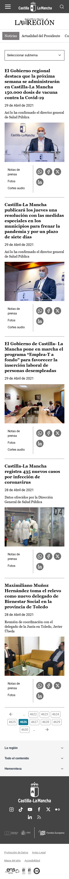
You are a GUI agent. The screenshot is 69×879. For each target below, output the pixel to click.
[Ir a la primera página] (14, 714)
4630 (24, 729)
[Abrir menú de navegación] (8, 6)
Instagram (11, 809)
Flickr (57, 809)
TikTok (20, 809)
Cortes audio (16, 188)
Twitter (48, 809)
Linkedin (29, 817)
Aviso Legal (39, 852)
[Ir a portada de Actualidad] (34, 22)
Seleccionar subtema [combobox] (22, 55)
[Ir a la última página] (44, 730)
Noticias (11, 36)
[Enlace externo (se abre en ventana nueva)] (29, 870)
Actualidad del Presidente (41, 36)
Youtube (29, 809)
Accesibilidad (32, 860)
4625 (12, 722)
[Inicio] (34, 792)
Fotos (11, 181)
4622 (33, 714)
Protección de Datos (16, 852)
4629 (56, 722)
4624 (55, 714)
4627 (34, 722)
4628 (45, 722)
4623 (44, 714)
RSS (39, 817)
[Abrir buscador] (62, 6)
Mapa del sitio (12, 860)
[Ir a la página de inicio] (35, 7)
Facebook (39, 809)
